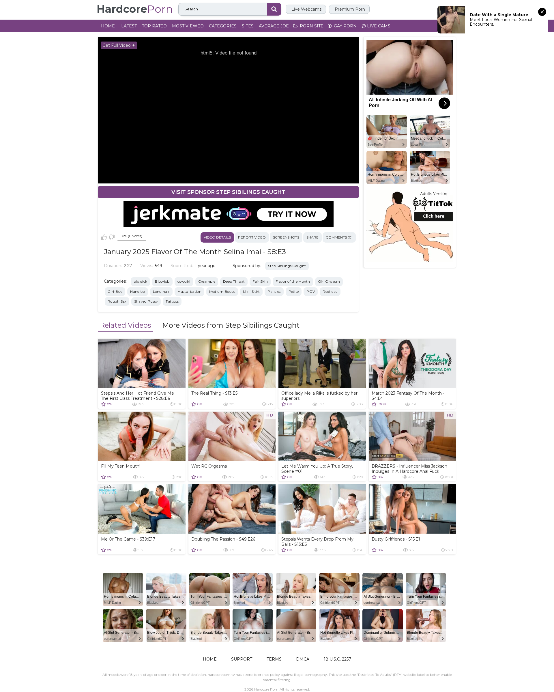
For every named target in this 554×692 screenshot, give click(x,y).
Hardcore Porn (266, 689)
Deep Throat (234, 281)
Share (312, 237)
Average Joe (274, 26)
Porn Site (311, 26)
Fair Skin (260, 281)
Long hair (161, 291)
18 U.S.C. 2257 (337, 659)
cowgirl (183, 281)
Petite (294, 291)
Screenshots (286, 237)
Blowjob (162, 281)
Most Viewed (188, 26)
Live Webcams (305, 9)
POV (310, 291)
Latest (129, 26)
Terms (274, 659)
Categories (223, 26)
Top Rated (154, 26)
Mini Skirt (251, 291)
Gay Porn (345, 26)
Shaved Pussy (146, 301)
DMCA (302, 659)
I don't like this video (111, 237)
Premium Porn (349, 9)
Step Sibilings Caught (287, 266)
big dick (140, 281)
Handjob (137, 291)
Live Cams (378, 26)
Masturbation (189, 291)
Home (108, 26)
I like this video (104, 237)
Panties (273, 291)
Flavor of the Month (293, 281)
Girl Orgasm (329, 281)
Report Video (252, 237)
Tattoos (172, 301)
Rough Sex (117, 301)
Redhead (330, 291)
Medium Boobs (222, 291)
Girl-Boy (115, 291)
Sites (248, 26)
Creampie (206, 281)
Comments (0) (339, 237)
